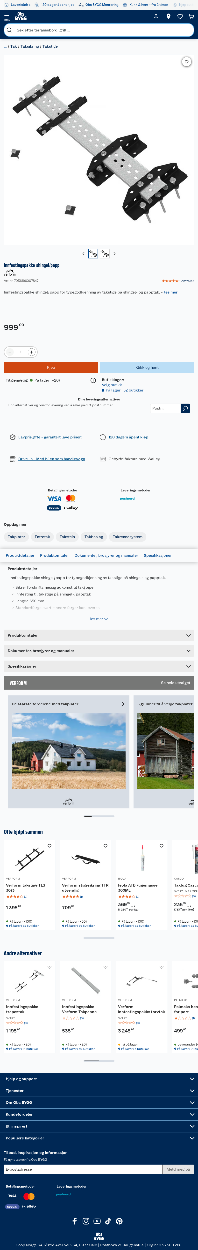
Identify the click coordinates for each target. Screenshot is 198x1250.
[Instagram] (86, 1221)
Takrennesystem (127, 537)
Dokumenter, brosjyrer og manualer (106, 555)
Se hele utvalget (175, 682)
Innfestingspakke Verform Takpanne (79, 1009)
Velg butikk (112, 385)
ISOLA (122, 878)
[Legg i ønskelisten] (187, 62)
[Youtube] (97, 1221)
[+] (31, 352)
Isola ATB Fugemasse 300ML (137, 888)
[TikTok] (108, 1221)
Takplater (16, 537)
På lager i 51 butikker (23, 1049)
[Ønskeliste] (180, 16)
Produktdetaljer (20, 555)
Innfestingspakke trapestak (22, 1009)
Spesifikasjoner (158, 555)
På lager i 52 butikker (124, 390)
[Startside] (81, 16)
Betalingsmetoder (62, 490)
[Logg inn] (156, 16)
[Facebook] (74, 1221)
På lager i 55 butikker (24, 925)
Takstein (67, 537)
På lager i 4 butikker (135, 1049)
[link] (178, 281)
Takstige (50, 46)
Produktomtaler (54, 555)
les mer (170, 292)
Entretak (42, 537)
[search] (9, 30)
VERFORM (13, 878)
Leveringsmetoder (136, 490)
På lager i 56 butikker (80, 925)
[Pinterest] (119, 1221)
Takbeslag (94, 537)
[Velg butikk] (168, 16)
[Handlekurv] (191, 16)
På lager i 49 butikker (80, 1049)
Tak (13, 46)
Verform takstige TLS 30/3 (25, 888)
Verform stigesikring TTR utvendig (85, 888)
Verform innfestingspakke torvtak (141, 1009)
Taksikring (30, 46)
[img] (30, 896)
